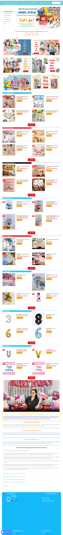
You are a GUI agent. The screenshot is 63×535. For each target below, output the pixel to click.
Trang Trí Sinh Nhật (42, 2)
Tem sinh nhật (6, 17)
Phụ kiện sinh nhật (24, 2)
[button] (16, 18)
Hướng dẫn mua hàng (46, 497)
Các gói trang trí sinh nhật (31, 422)
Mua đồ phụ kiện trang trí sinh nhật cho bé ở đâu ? (15, 473)
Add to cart (19, 100)
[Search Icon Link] (8, 26)
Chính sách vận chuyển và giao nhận (48, 500)
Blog (49, 2)
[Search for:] (56, 2)
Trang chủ (8, 2)
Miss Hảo (9, 495)
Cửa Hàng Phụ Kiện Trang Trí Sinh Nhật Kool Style (31, 414)
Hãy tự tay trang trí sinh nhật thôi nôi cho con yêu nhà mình (17, 450)
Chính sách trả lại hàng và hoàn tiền (48, 501)
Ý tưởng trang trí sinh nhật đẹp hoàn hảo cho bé (15, 476)
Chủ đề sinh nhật (33, 2)
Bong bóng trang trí (15, 2)
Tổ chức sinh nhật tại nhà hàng (31, 430)
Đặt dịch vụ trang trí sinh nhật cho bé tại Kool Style (16, 482)
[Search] (59, 3)
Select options (19, 317)
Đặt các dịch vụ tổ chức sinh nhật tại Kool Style (15, 479)
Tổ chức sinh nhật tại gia (31, 439)
